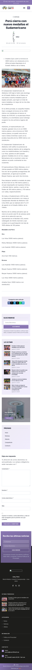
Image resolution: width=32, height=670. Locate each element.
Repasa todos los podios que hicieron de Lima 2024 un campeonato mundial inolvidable (19, 372)
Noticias (16, 17)
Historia (7, 439)
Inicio (6, 432)
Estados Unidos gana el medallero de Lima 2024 (18, 346)
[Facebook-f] (14, 3)
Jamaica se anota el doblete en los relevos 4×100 (19, 379)
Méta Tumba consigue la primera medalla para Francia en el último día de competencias (19, 387)
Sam (20, 668)
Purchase (9, 418)
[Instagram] (17, 3)
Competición (8, 442)
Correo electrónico (7, 498)
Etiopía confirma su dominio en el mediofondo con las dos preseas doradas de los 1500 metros (20, 354)
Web (3, 506)
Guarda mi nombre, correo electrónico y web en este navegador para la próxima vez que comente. (15, 517)
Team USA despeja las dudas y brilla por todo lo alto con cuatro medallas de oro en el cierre (19, 363)
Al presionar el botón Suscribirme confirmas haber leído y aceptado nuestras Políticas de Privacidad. (16, 556)
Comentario (5, 469)
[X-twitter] (16, 3)
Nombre (4, 490)
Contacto (7, 445)
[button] (24, 7)
